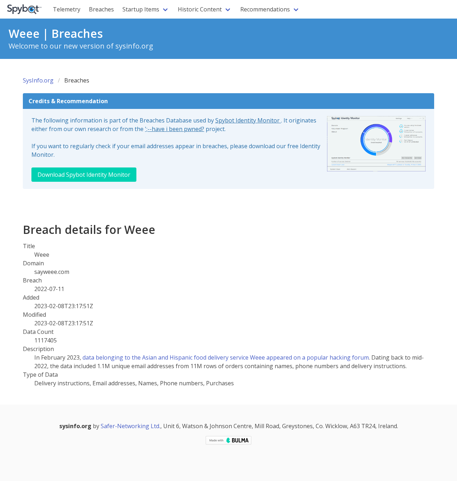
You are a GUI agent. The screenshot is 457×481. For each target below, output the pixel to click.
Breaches (101, 9)
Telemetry (66, 9)
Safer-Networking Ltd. (130, 426)
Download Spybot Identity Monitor (83, 175)
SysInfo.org (38, 80)
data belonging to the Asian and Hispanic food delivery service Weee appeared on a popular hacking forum (225, 357)
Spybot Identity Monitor (248, 120)
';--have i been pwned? (174, 129)
